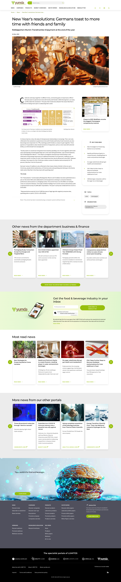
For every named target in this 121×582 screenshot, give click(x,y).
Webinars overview (17, 533)
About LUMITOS (32, 567)
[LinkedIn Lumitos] (108, 572)
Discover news (16, 508)
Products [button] (28, 8)
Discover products (50, 508)
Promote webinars (17, 531)
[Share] (100, 8)
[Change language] (104, 8)
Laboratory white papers (68, 510)
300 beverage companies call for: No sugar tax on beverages (96, 180)
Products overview (50, 519)
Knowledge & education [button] (67, 8)
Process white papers (67, 513)
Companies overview (34, 519)
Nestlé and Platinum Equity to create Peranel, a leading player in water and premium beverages (97, 155)
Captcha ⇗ (74, 315)
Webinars (47, 536)
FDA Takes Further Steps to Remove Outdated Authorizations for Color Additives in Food (95, 171)
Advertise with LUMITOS (19, 567)
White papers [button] (52, 8)
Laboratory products (51, 510)
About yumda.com (45, 567)
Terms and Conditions (25, 572)
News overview (16, 513)
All (29, 3)
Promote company (34, 516)
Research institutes (34, 528)
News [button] (13, 8)
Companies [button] (20, 8)
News (46, 528)
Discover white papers (67, 508)
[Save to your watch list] (95, 8)
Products (47, 531)
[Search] (63, 3)
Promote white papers (67, 516)
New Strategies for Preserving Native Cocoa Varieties (96, 147)
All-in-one (48, 539)
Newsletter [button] (81, 8)
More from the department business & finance (60, 285)
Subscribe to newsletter (92, 308)
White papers (49, 533)
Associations (32, 513)
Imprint (14, 572)
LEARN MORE (22, 494)
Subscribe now (93, 516)
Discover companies (34, 508)
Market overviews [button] (40, 8)
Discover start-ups (34, 510)
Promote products (50, 516)
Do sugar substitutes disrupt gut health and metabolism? (96, 163)
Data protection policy (41, 572)
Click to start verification (67, 313)
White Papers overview (67, 519)
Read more (56, 323)
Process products (50, 513)
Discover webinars (17, 528)
